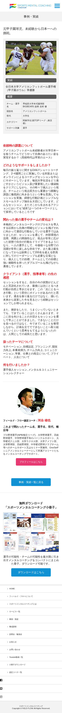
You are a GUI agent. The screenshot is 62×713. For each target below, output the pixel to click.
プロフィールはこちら (31, 461)
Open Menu (57, 5)
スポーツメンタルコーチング (31, 706)
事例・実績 (13, 619)
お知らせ (13, 642)
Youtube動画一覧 (16, 657)
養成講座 (13, 627)
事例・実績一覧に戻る (31, 482)
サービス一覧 (14, 612)
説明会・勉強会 (15, 634)
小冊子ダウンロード (17, 665)
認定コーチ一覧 (15, 672)
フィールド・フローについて (21, 596)
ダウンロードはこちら (31, 572)
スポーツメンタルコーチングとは (23, 604)
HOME (12, 589)
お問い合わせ (14, 649)
